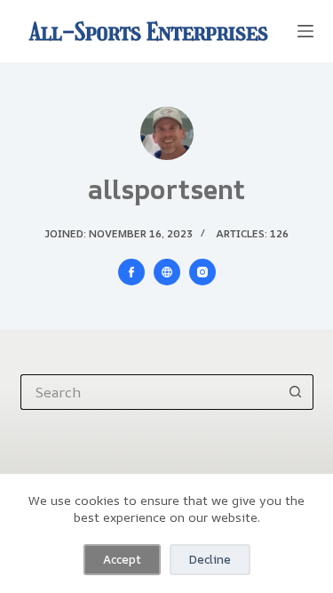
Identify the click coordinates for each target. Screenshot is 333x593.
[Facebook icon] (131, 272)
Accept (122, 559)
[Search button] (295, 392)
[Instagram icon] (202, 272)
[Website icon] (167, 272)
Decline (210, 559)
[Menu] (305, 31)
